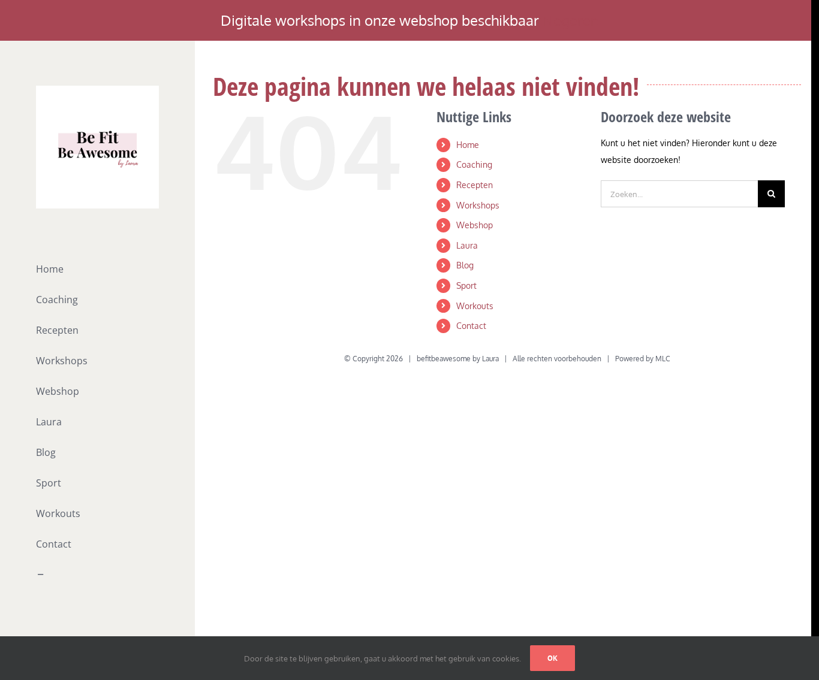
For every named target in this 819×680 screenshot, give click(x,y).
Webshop (474, 225)
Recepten (474, 185)
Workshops (477, 205)
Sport (466, 285)
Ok (552, 658)
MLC (662, 358)
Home (467, 145)
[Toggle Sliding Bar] (97, 575)
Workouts (474, 306)
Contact (471, 326)
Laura (467, 245)
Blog (465, 265)
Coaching (474, 164)
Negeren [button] (571, 20)
